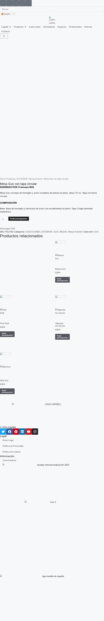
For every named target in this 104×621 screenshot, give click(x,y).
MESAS (63, 232)
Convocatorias (9, 460)
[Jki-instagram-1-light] (28, 3)
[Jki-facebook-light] (9, 3)
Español (6, 14)
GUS (56, 232)
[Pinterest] (16, 431)
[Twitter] (3, 431)
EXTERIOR (22, 179)
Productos (10, 179)
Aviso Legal (8, 440)
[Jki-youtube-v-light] (22, 3)
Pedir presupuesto (18, 219)
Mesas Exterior (35, 179)
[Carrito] (4, 36)
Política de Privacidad (13, 446)
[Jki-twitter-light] (3, 3)
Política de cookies (12, 452)
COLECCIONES (32, 232)
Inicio (2, 179)
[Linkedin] (22, 431)
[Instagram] (35, 431)
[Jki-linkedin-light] (16, 3)
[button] (6, 27)
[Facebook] (9, 431)
